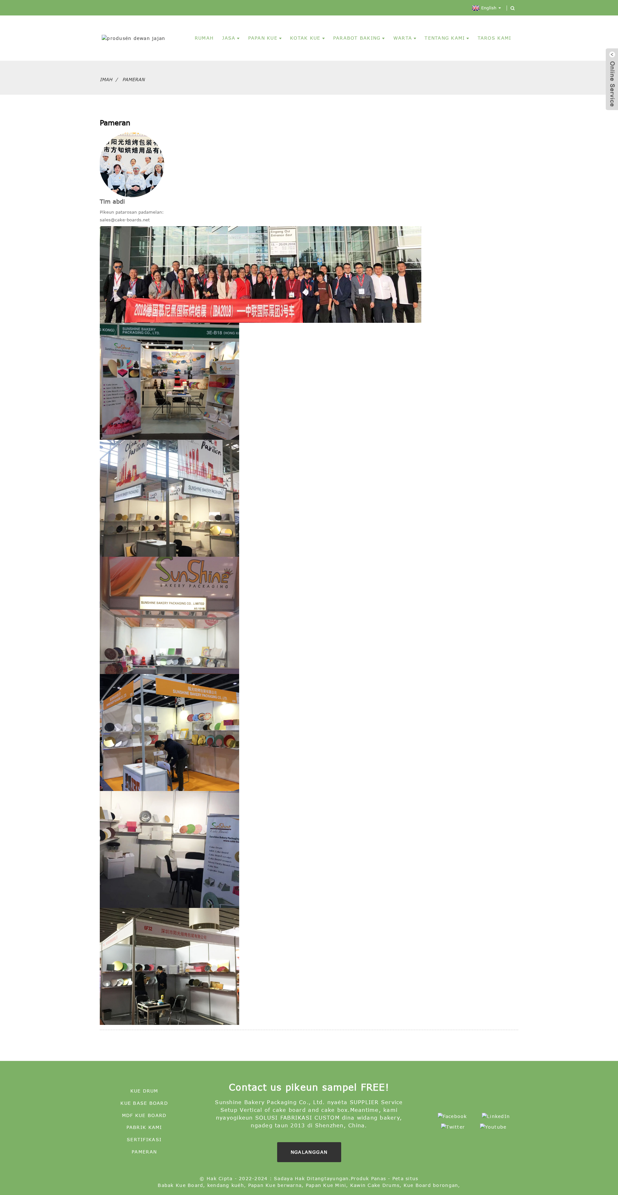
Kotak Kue (305, 38)
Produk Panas (368, 1178)
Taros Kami (494, 38)
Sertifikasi (144, 1139)
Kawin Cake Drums (374, 1185)
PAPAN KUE (262, 38)
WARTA (402, 38)
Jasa (228, 38)
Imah (106, 79)
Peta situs (405, 1178)
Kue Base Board (144, 1103)
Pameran (133, 79)
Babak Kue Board (180, 1185)
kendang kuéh (225, 1185)
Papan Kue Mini (326, 1185)
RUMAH (204, 38)
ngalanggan (309, 1152)
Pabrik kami (144, 1127)
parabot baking (357, 38)
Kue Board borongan (431, 1185)
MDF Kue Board (144, 1115)
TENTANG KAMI (445, 38)
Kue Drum (144, 1091)
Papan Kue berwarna (275, 1185)
